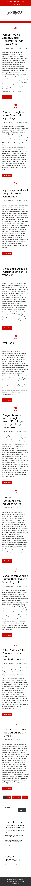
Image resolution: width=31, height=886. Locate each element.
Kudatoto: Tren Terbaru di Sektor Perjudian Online (12, 501)
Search (7, 807)
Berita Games (23, 48)
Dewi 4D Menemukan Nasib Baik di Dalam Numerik (14, 732)
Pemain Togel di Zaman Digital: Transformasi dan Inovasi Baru (12, 39)
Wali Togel (8, 343)
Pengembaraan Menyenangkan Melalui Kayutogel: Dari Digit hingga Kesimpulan (13, 421)
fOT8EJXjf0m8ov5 (9, 48)
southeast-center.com (15, 13)
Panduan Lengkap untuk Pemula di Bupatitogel (13, 115)
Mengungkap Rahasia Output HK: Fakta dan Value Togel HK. (15, 579)
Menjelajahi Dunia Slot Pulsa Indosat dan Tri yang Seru (15, 272)
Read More (7, 97)
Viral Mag (20, 881)
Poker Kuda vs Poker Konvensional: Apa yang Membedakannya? (14, 654)
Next (24, 797)
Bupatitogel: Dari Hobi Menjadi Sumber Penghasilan (15, 193)
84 (19, 797)
